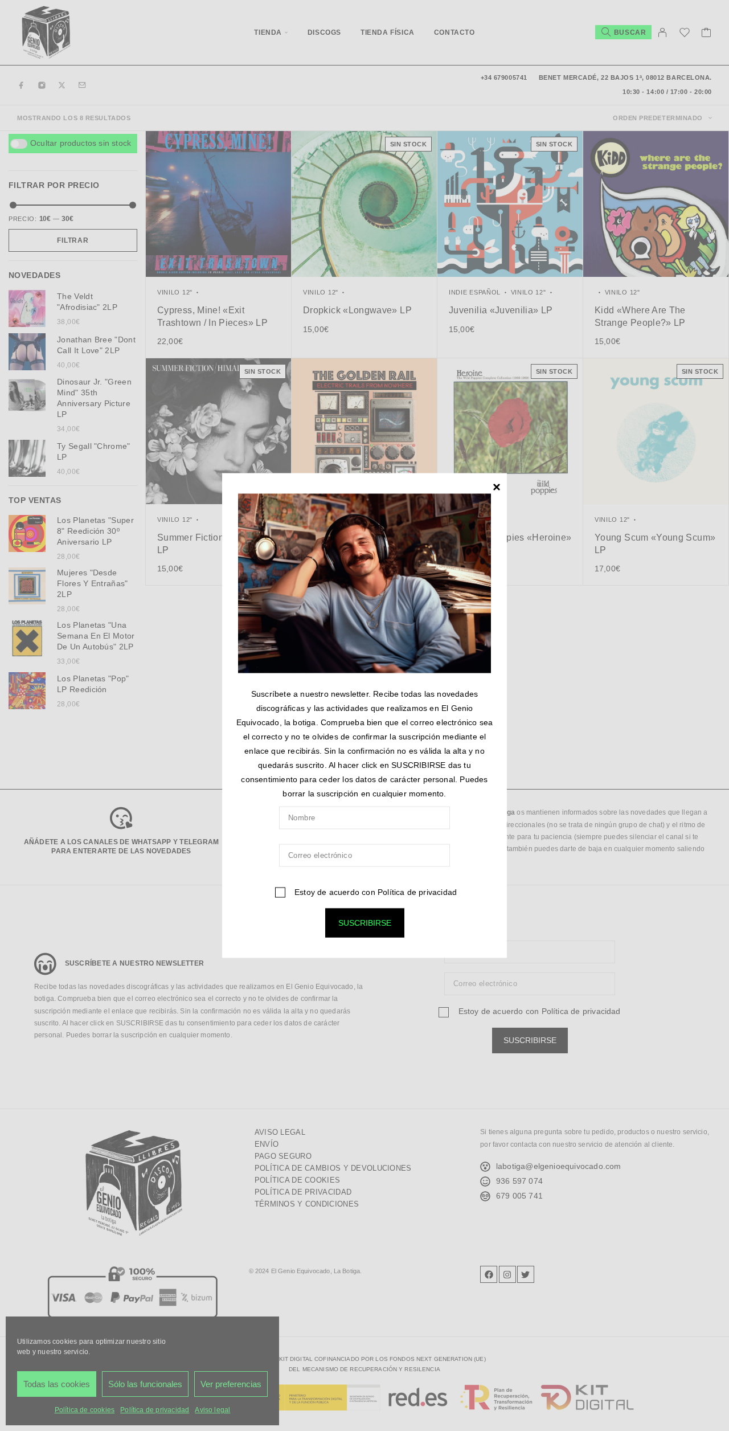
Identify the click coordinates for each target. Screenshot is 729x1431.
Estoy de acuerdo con (374, 891)
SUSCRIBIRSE (364, 922)
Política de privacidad (417, 891)
